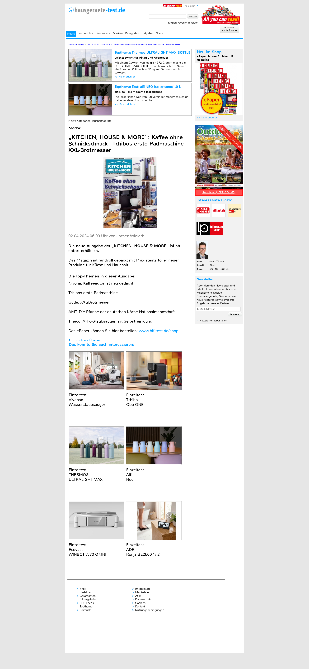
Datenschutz (143, 599)
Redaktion (86, 592)
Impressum (142, 589)
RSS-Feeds (87, 603)
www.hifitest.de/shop (158, 330)
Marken (118, 33)
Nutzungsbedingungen (149, 610)
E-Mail (212, 265)
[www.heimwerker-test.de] (234, 220)
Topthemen (87, 606)
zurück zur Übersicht (88, 340)
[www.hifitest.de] (219, 220)
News (71, 34)
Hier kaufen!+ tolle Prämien (230, 29)
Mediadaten (142, 592)
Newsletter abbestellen (213, 320)
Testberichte (85, 33)
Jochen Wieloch (217, 261)
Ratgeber (147, 33)
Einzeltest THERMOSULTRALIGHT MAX (86, 474)
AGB (138, 596)
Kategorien (132, 33)
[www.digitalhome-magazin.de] (203, 220)
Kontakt (140, 606)
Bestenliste (103, 33)
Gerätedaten (88, 596)
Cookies (140, 603)
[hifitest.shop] (216, 237)
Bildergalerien (88, 599)
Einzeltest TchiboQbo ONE (135, 399)
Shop (159, 33)
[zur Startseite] (97, 10)
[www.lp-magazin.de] (203, 237)
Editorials (85, 610)
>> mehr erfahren (207, 117)
